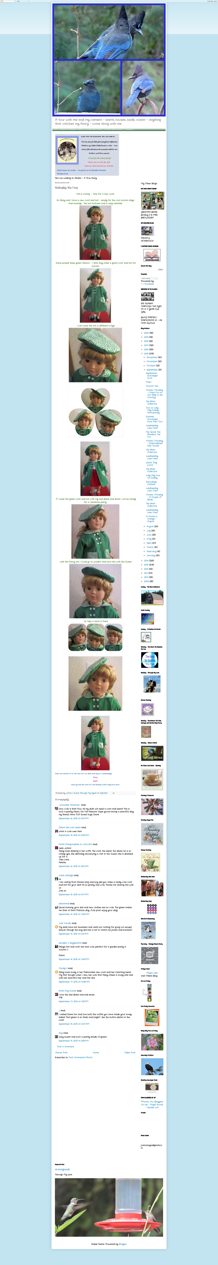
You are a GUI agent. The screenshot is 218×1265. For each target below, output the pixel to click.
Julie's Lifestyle (66, 875)
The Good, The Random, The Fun (153, 434)
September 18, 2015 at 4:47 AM (74, 1024)
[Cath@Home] (152, 1025)
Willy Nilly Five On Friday (153, 476)
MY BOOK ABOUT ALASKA (113, 129)
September (152, 369)
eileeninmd (64, 903)
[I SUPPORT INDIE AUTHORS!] (152, 260)
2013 (146, 564)
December (152, 357)
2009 (147, 581)
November (152, 361)
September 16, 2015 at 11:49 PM (74, 959)
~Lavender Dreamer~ (69, 805)
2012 (146, 569)
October (151, 365)
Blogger (123, 1244)
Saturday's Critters (151, 483)
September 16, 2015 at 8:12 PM (73, 933)
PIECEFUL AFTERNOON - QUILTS (71, 129)
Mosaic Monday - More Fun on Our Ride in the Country (154, 394)
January (151, 555)
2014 (146, 560)
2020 (147, 333)
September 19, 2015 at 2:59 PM (74, 1040)
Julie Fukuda (65, 923)
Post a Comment (65, 1046)
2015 (146, 353)
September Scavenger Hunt (152, 376)
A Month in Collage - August (151, 519)
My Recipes (129, 129)
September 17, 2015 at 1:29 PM (73, 1001)
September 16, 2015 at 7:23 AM (74, 914)
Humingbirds (62, 1169)
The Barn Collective (151, 402)
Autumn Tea (152, 386)
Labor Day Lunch (151, 464)
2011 (146, 573)
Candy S (63, 968)
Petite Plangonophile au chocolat (75, 844)
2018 (146, 341)
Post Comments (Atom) (80, 1057)
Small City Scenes (67, 990)
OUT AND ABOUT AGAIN (93, 129)
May (149, 539)
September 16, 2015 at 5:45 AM (74, 835)
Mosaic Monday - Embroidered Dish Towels (154, 443)
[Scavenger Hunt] (152, 1092)
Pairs (148, 382)
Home (55, 129)
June (149, 534)
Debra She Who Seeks (70, 827)
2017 (146, 345)
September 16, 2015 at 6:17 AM (74, 894)
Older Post (129, 1052)
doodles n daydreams (70, 943)
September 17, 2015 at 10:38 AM (74, 981)
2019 (146, 337)
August (150, 526)
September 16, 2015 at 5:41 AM (74, 818)
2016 (146, 349)
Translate (149, 284)
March (150, 547)
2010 (146, 577)
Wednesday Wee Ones (152, 426)
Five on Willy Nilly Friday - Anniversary (153, 410)
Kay (61, 1033)
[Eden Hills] (152, 973)
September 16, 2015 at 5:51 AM (73, 866)
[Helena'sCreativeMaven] (152, 913)
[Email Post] (113, 793)
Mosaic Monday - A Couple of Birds (154, 497)
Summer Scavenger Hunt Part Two (154, 419)
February (152, 551)
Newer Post (61, 1052)
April (149, 543)
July (149, 530)
